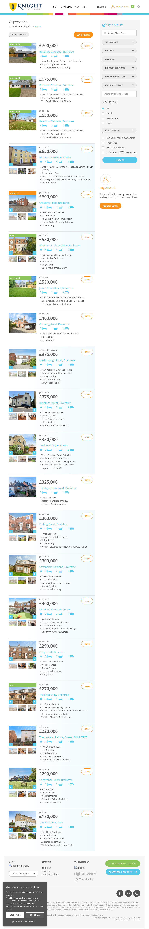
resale (109, 113)
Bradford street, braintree (55, 157)
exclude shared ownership (120, 138)
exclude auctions (115, 147)
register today (110, 205)
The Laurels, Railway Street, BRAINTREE (63, 737)
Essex (38, 26)
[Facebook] (119, 893)
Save (83, 34)
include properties (121, 152)
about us (46, 867)
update (120, 160)
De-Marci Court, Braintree (55, 609)
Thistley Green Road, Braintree (58, 488)
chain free (111, 142)
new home (112, 118)
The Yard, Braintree (51, 822)
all (107, 108)
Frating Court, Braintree (53, 524)
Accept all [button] (15, 915)
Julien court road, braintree (56, 288)
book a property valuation (123, 863)
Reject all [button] (35, 915)
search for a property (121, 871)
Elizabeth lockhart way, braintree (59, 245)
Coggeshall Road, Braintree (55, 780)
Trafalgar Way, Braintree (54, 694)
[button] (25, 921)
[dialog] (25, 904)
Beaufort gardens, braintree (56, 51)
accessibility (49, 915)
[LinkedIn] (128, 893)
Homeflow (136, 920)
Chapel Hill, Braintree (52, 652)
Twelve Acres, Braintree (53, 445)
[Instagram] (136, 893)
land (108, 123)
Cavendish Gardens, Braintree (57, 567)
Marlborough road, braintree (57, 360)
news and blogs (50, 874)
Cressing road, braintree (54, 203)
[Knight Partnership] (25, 6)
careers (46, 871)
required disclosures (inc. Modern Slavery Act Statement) (80, 915)
